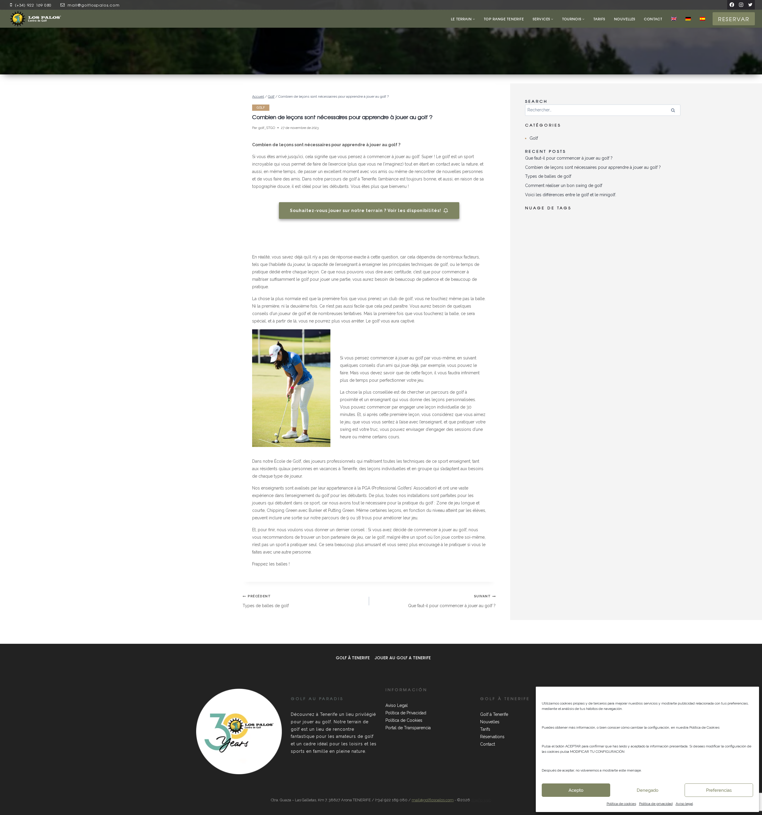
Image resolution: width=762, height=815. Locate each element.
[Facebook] (731, 4)
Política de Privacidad (405, 712)
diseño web (481, 800)
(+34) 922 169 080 (33, 5)
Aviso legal (684, 804)
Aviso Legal (396, 705)
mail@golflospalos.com (94, 5)
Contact (653, 18)
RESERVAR (733, 19)
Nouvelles (624, 18)
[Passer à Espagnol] (702, 19)
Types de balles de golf (266, 601)
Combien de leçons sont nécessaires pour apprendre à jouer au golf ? (593, 167)
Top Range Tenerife (504, 18)
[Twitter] (750, 4)
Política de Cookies (403, 720)
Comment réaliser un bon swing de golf (563, 185)
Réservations (492, 736)
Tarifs (599, 18)
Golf (261, 107)
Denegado (647, 790)
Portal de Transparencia (408, 727)
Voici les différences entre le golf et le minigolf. (570, 194)
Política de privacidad (656, 804)
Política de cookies (621, 804)
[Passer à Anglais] (674, 19)
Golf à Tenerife (353, 658)
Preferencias (719, 790)
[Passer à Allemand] (688, 19)
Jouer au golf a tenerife (402, 658)
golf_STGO (266, 128)
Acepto (576, 790)
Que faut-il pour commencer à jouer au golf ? (452, 601)
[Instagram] (741, 4)
